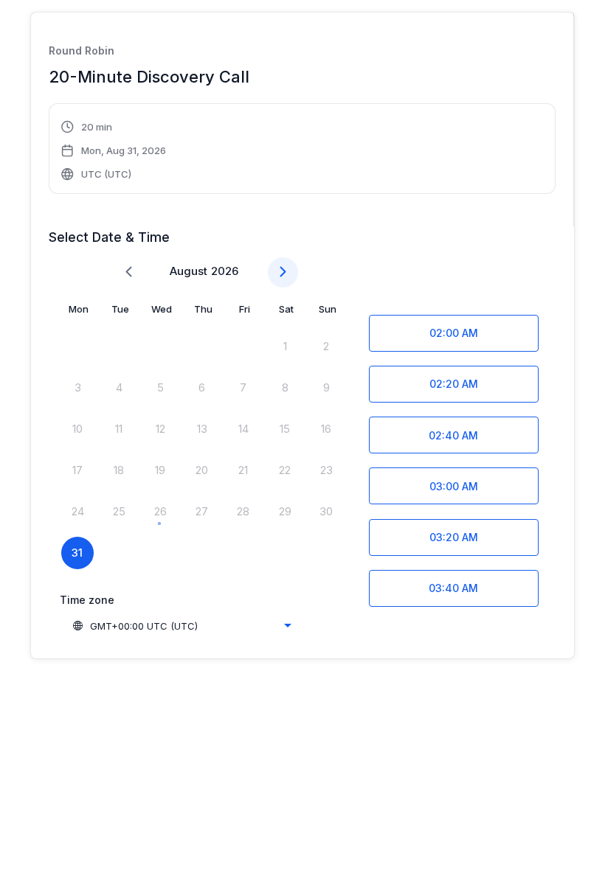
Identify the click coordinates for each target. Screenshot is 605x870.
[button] (113, 150)
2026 (224, 271)
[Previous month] (129, 272)
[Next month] (283, 272)
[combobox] (181, 626)
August (188, 271)
